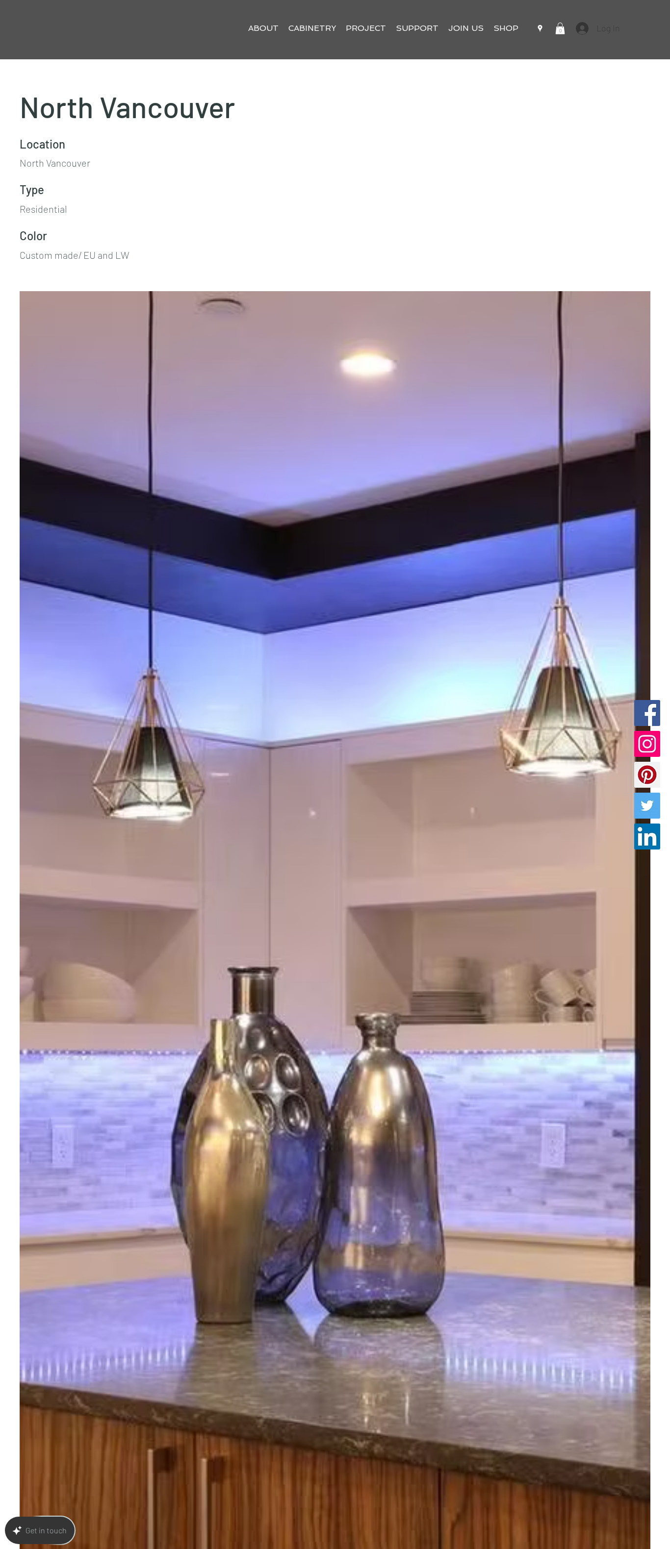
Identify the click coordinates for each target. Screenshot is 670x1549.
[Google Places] (540, 28)
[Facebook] (647, 713)
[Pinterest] (647, 775)
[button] (263, 28)
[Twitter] (647, 806)
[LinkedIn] (647, 836)
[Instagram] (647, 744)
